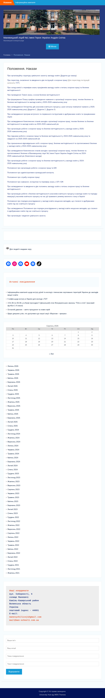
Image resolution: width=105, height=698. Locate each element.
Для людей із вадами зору (20, 249)
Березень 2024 (14, 462)
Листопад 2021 (14, 569)
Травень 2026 (13, 374)
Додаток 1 (32, 109)
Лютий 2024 (13, 466)
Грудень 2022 (13, 517)
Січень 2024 (13, 469)
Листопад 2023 (14, 477)
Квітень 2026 (13, 378)
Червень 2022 (13, 541)
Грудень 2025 (13, 394)
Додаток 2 (41, 109)
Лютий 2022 (13, 557)
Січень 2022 (13, 561)
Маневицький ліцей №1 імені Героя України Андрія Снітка (34, 37)
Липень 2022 (13, 537)
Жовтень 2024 (13, 438)
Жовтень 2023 (13, 481)
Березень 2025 (14, 418)
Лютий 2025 (13, 422)
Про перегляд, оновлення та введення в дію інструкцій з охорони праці (37, 80)
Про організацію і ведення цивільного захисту (26, 216)
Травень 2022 (13, 545)
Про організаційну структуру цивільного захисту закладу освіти (33, 76)
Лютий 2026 (13, 386)
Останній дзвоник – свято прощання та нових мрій (29, 310)
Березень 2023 (14, 505)
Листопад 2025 (14, 398)
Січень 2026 (13, 390)
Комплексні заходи (33, 156)
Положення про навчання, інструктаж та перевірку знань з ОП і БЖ (35, 182)
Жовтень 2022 (13, 525)
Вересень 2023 (14, 485)
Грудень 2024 (13, 430)
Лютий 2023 (13, 509)
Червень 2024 (13, 450)
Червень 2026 (13, 370)
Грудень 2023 (13, 473)
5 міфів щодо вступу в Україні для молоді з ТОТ (28, 299)
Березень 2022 (14, 553)
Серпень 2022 (13, 533)
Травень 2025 (13, 410)
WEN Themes (60, 695)
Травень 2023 (13, 497)
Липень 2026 (13, 366)
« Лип (51, 354)
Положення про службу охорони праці (23, 177)
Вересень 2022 (14, 529)
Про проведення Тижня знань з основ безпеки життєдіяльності (33, 95)
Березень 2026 (14, 382)
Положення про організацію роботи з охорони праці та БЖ (32, 168)
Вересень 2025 (14, 406)
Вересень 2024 (14, 442)
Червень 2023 (13, 493)
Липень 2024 (13, 446)
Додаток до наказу (68, 76)
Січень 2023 (13, 513)
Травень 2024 (13, 454)
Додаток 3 (51, 109)
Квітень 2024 (13, 458)
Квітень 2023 (13, 501)
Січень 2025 (13, 426)
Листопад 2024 (14, 434)
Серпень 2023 (13, 489)
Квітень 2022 (13, 549)
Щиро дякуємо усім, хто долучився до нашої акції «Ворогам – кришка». (37, 314)
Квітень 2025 (13, 414)
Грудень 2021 (13, 565)
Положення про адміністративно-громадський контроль (30, 173)
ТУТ (17, 83)
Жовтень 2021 (13, 573)
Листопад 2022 (14, 521)
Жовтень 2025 (13, 402)
